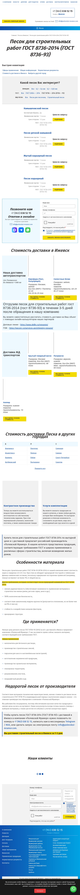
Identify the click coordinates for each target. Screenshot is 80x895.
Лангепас (34, 448)
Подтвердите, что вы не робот (54, 228)
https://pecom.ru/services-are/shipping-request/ (31, 328)
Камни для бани (34, 863)
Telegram (70, 721)
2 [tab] (40, 774)
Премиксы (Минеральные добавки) (37, 860)
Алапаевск (9, 448)
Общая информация (28, 70)
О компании (7, 2)
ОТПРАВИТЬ (69, 817)
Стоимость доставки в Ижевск (14, 73)
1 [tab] (37, 774)
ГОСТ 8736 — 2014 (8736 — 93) (53, 93)
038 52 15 (62, 11)
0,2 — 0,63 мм (52, 89)
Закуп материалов (9, 850)
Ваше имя (46, 203)
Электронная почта (36, 803)
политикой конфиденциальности (63, 230)
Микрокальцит (34, 839)
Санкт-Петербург (62, 458)
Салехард (59, 448)
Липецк (33, 453)
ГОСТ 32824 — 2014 (33, 93)
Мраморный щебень (36, 843)
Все (32, 89)
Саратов (59, 462)
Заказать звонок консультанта (59, 237)
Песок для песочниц (38, 97)
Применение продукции (11, 856)
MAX (8, 724)
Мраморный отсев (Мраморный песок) (35, 847)
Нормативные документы (48, 70)
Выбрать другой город (37, 73)
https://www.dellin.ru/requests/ (34, 324)
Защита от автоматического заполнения (57, 217)
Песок (31, 870)
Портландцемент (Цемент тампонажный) (38, 856)
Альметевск (10, 453)
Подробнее (59, 119)
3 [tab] (42, 774)
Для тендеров (33, 2)
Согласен (40, 891)
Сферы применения (10, 70)
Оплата (42, 2)
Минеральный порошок (37, 850)
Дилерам (24, 2)
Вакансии (74, 2)
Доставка (49, 2)
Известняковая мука (60, 848)
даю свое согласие (71, 810)
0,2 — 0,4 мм (40, 89)
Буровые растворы (59, 854)
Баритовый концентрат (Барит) (61, 840)
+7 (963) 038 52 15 (23, 721)
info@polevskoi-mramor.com (68, 21)
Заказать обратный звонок (14, 21)
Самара (59, 453)
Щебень (31, 872)
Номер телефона (49, 210)
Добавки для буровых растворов (60, 851)
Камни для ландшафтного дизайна (37, 866)
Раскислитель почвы (60, 857)
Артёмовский (10, 462)
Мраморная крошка (35, 841)
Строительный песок (56, 97)
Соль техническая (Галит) (61, 843)
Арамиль (8, 458)
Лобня (32, 458)
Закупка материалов (62, 2)
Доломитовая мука (59, 845)
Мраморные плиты (35, 852)
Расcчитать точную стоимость (37, 297)
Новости (16, 2)
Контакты (5, 863)
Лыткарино (34, 462)
